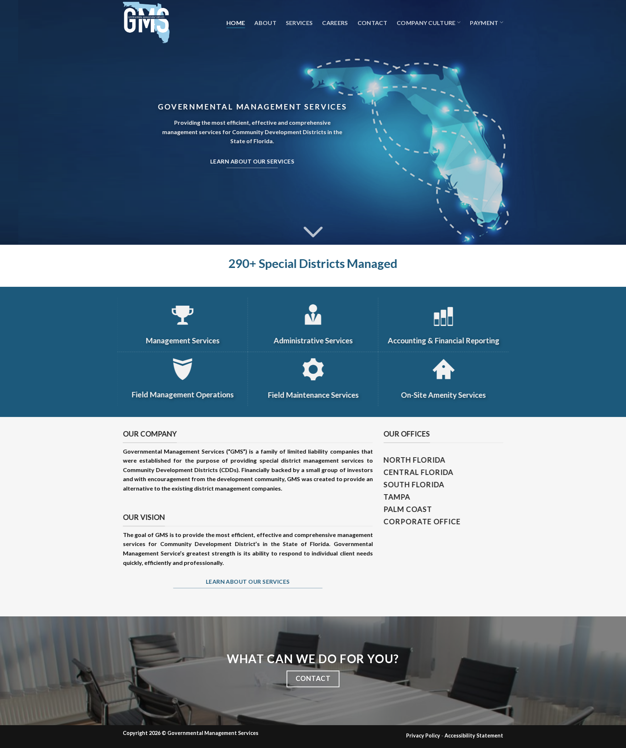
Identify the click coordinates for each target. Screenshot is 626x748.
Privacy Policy (423, 735)
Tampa (397, 496)
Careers (335, 22)
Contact (372, 22)
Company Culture (426, 22)
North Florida (415, 459)
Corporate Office (422, 521)
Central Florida (419, 472)
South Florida (414, 484)
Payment (484, 22)
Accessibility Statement (474, 735)
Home (235, 22)
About (265, 22)
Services (299, 22)
